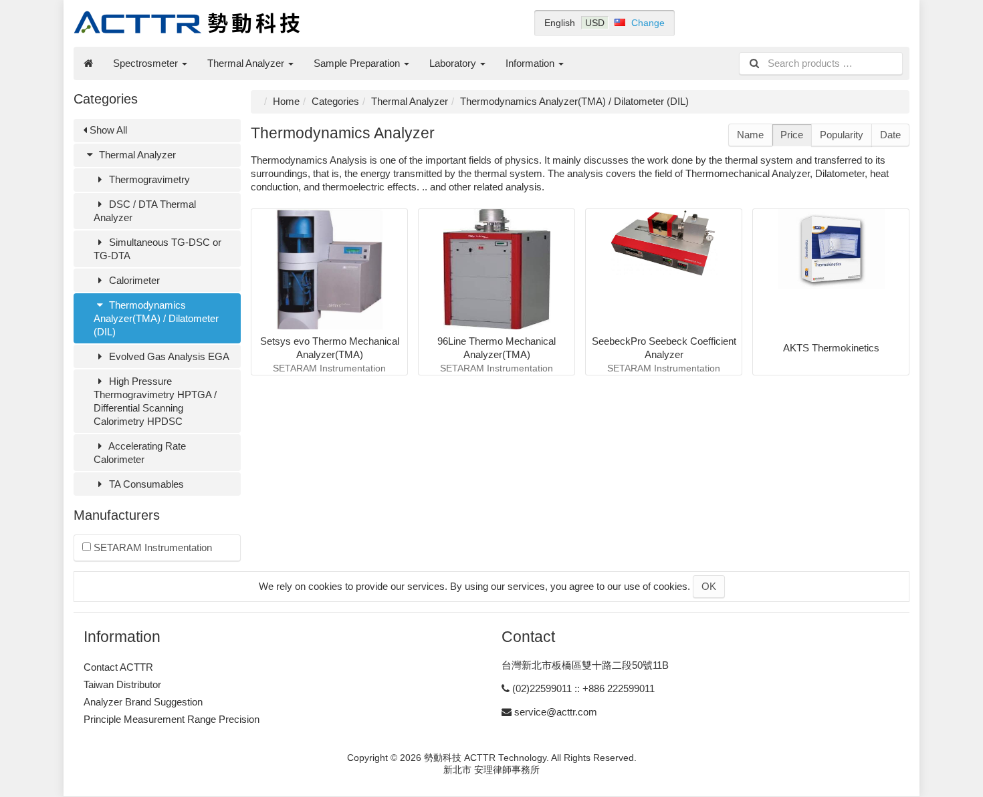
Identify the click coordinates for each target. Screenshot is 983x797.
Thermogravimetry (148, 179)
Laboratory (454, 63)
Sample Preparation (358, 63)
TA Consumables (145, 484)
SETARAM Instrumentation (151, 547)
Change (648, 22)
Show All (107, 130)
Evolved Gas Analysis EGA (167, 356)
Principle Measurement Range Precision (171, 719)
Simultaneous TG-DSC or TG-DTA (157, 248)
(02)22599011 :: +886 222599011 (583, 688)
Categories (335, 101)
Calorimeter (133, 280)
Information (531, 63)
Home (286, 101)
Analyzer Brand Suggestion (143, 701)
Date (890, 134)
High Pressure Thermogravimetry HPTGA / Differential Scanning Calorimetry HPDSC (155, 401)
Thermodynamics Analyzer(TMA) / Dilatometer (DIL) (156, 318)
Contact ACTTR (118, 667)
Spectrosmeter (147, 63)
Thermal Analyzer (247, 63)
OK (708, 586)
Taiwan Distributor (122, 684)
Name (750, 134)
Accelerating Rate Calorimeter (140, 452)
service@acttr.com (555, 712)
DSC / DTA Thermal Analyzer (145, 210)
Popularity (841, 134)
